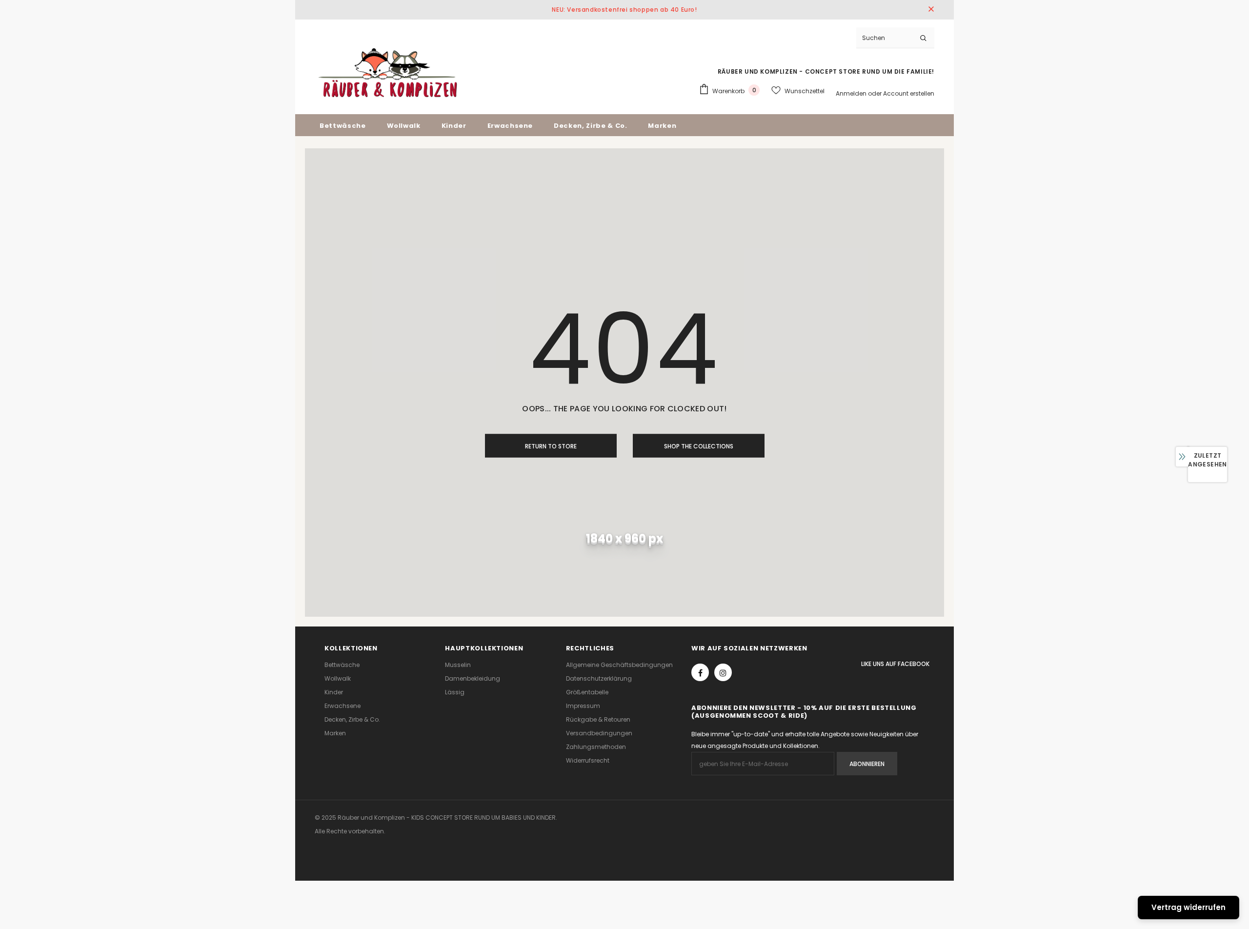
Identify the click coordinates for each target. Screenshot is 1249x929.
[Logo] (388, 72)
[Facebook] (700, 672)
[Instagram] (723, 672)
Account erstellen (908, 93)
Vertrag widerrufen (1188, 907)
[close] (931, 10)
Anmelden (852, 93)
